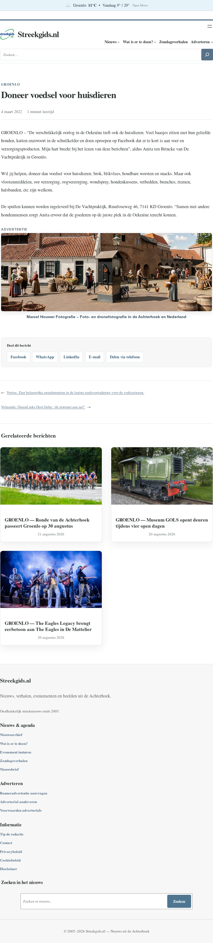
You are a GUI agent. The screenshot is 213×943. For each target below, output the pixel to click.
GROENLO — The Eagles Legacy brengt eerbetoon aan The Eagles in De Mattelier (48, 626)
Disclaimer (8, 868)
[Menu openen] (209, 26)
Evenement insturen (15, 752)
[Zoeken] (207, 54)
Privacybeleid (11, 851)
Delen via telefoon (125, 357)
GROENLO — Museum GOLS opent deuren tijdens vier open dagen (162, 523)
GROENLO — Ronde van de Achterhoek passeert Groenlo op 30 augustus (47, 523)
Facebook (18, 357)
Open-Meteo (140, 5)
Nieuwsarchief (11, 734)
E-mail (94, 357)
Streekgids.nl (38, 34)
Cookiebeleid (10, 860)
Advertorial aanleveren (18, 801)
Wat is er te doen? (14, 743)
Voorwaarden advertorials (21, 810)
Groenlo (10, 84)
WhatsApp (45, 357)
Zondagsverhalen (13, 760)
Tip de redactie (12, 834)
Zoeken (179, 901)
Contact (6, 842)
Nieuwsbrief (9, 769)
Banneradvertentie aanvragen (23, 793)
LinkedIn (71, 357)
